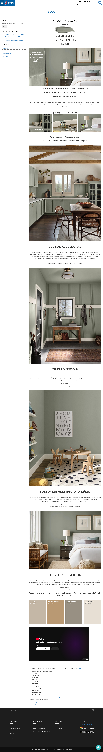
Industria (5, 56)
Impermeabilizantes (15, 728)
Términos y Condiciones (39, 728)
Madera (5, 51)
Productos (13, 722)
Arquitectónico (7, 53)
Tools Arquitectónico (60, 726)
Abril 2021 (34, 679)
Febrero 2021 (35, 675)
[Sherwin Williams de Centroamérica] (9, 2)
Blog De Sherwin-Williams (41, 731)
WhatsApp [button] (87, 4)
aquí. (80, 668)
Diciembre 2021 (36, 694)
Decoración (6, 61)
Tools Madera (59, 728)
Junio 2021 (35, 683)
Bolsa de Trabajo (37, 726)
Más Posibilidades (54, 4)
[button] (98, 747)
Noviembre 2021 (36, 692)
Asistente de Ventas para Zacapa (14, 40)
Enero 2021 (35, 673)
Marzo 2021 (35, 677)
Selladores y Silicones (62, 4)
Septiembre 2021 (36, 688)
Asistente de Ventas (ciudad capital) (14, 34)
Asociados (6, 59)
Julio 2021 (34, 685)
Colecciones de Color (46, 4)
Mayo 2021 (35, 681)
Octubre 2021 (35, 690)
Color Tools (59, 722)
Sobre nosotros (38, 722)
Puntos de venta (71, 4)
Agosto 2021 (35, 687)
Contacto (80, 4)
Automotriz (13, 736)
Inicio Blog (5, 48)
